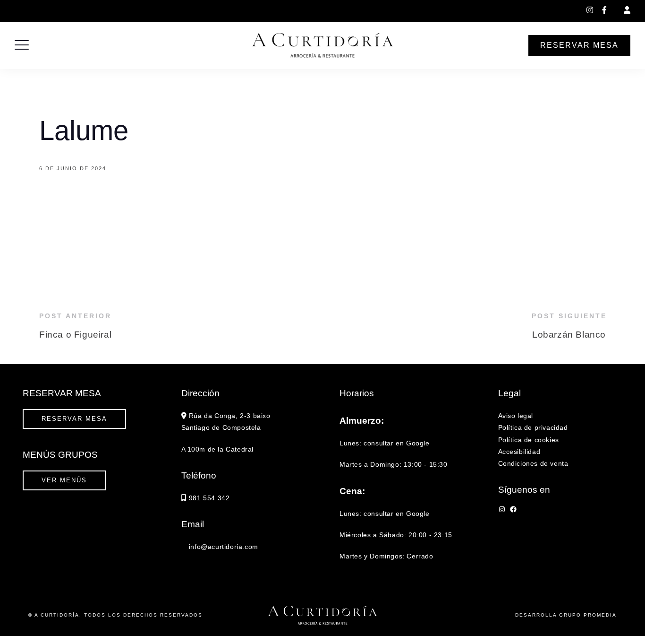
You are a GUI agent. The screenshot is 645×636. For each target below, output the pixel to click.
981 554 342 (197, 11)
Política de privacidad (533, 427)
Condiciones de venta (533, 463)
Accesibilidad (519, 451)
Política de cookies (528, 440)
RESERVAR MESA (74, 418)
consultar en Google (396, 443)
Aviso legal (516, 415)
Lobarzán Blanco (569, 335)
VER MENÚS (64, 480)
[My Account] (627, 10)
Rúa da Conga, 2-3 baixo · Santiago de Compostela (89, 11)
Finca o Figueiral (75, 335)
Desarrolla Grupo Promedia (566, 615)
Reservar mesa (579, 45)
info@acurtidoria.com (257, 11)
